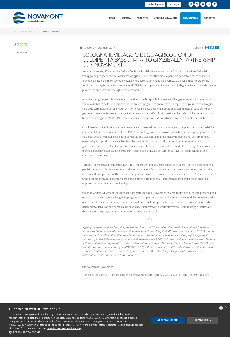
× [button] (226, 307)
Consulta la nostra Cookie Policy (64, 328)
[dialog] (115, 320)
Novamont (22, 52)
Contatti (209, 18)
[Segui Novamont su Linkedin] (208, 4)
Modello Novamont (165, 18)
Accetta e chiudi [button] (167, 320)
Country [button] (173, 4)
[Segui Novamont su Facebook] (191, 4)
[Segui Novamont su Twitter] (196, 4)
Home (112, 18)
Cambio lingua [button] (154, 4)
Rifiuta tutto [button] (202, 319)
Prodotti (142, 18)
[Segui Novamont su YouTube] (202, 4)
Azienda (126, 18)
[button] (77, 332)
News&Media (190, 18)
